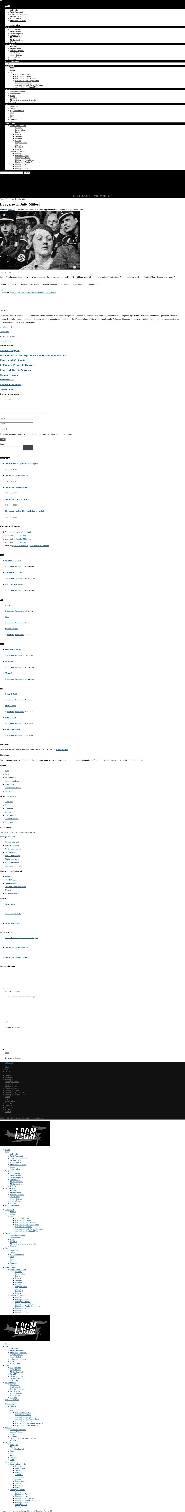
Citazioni (13, 119)
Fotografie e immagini (13, 866)
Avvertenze (19, 138)
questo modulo (62, 750)
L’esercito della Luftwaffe (12, 360)
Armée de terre (16, 55)
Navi (7, 27)
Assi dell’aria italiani (23, 76)
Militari (13, 68)
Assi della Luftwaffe (23, 74)
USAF (12, 23)
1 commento (20, 578)
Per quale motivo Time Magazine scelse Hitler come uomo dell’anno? (33, 355)
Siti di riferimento (12, 862)
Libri (12, 113)
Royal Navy (15, 36)
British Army (15, 53)
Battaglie (8, 89)
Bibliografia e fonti (17, 151)
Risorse (8, 104)
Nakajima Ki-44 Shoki (13, 561)
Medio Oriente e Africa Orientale (23, 100)
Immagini (14, 106)
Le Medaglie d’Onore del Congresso (17, 365)
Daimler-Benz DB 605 (13, 914)
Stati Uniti (9, 822)
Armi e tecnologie (12, 61)
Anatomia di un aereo (13, 893)
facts (2, 290)
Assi (11, 72)
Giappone (9, 809)
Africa (12, 96)
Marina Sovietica (16, 40)
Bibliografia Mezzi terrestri (25, 160)
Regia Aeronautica (17, 12)
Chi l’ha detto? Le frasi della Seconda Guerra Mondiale (24, 511)
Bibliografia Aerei (22, 156)
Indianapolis (27, 532)
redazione (11, 210)
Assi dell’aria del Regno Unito (27, 81)
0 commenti (19, 566)
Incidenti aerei (7, 379)
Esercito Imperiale (17, 51)
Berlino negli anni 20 (12, 923)
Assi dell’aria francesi (23, 83)
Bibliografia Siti (21, 166)
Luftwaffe (14, 10)
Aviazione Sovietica (18, 21)
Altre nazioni (15, 25)
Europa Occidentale (18, 91)
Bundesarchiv (10, 883)
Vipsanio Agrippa (11, 629)
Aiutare (18, 141)
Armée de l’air (15, 19)
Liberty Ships (10, 904)
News (12, 121)
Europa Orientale (16, 93)
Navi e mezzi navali (13, 849)
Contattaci (19, 136)
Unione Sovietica (11, 819)
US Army (13, 59)
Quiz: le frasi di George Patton (16, 487)
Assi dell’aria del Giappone (25, 78)
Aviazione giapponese (18, 14)
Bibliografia (19, 153)
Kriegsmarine (15, 29)
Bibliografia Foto (21, 168)
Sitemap (18, 145)
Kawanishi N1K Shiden (14, 584)
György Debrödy (11, 694)
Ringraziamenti (21, 143)
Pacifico (13, 102)
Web (12, 117)
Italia (7, 805)
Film (12, 115)
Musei (12, 108)
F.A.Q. (7, 1110)
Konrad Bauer (10, 718)
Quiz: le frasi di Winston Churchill (17, 499)
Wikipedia (9, 876)
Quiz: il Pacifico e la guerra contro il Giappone (21, 464)
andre (7, 1022)
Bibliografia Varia (22, 164)
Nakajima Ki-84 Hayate (21, 539)
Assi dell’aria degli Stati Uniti (26, 87)
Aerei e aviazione (12, 845)
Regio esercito (15, 49)
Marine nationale (16, 38)
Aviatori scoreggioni (10, 350)
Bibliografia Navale (22, 158)
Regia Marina (15, 31)
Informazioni (10, 123)
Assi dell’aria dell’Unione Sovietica (29, 85)
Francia (8, 812)
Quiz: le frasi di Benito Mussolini (16, 475)
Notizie (8, 791)
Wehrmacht (14, 46)
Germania (9, 802)
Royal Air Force (16, 16)
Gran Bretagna (10, 815)
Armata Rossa (15, 57)
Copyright (19, 132)
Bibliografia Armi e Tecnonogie (27, 162)
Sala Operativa (68, 285)
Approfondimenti (17, 111)
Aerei (7, 8)
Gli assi (8, 890)
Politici (12, 70)
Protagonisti (9, 66)
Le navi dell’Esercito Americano (15, 370)
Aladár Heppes (10, 706)
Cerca (27, 173)
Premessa (18, 128)
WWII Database (11, 880)
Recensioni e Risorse (13, 788)
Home (7, 6)
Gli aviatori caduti (9, 375)
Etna (7, 617)
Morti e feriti (6, 389)
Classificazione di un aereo (15, 887)
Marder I (8, 673)
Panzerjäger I (10, 661)
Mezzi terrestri (10, 44)
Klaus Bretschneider (12, 729)
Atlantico (13, 98)
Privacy (18, 134)
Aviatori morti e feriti (10, 384)
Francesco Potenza (12, 991)
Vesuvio (8, 605)
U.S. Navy (14, 42)
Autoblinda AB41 (19, 535)
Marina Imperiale (17, 34)
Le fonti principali (12, 842)
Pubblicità (19, 147)
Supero (41, 1118)
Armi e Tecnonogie (12, 856)
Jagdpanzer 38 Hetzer (13, 649)
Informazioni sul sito (18, 126)
